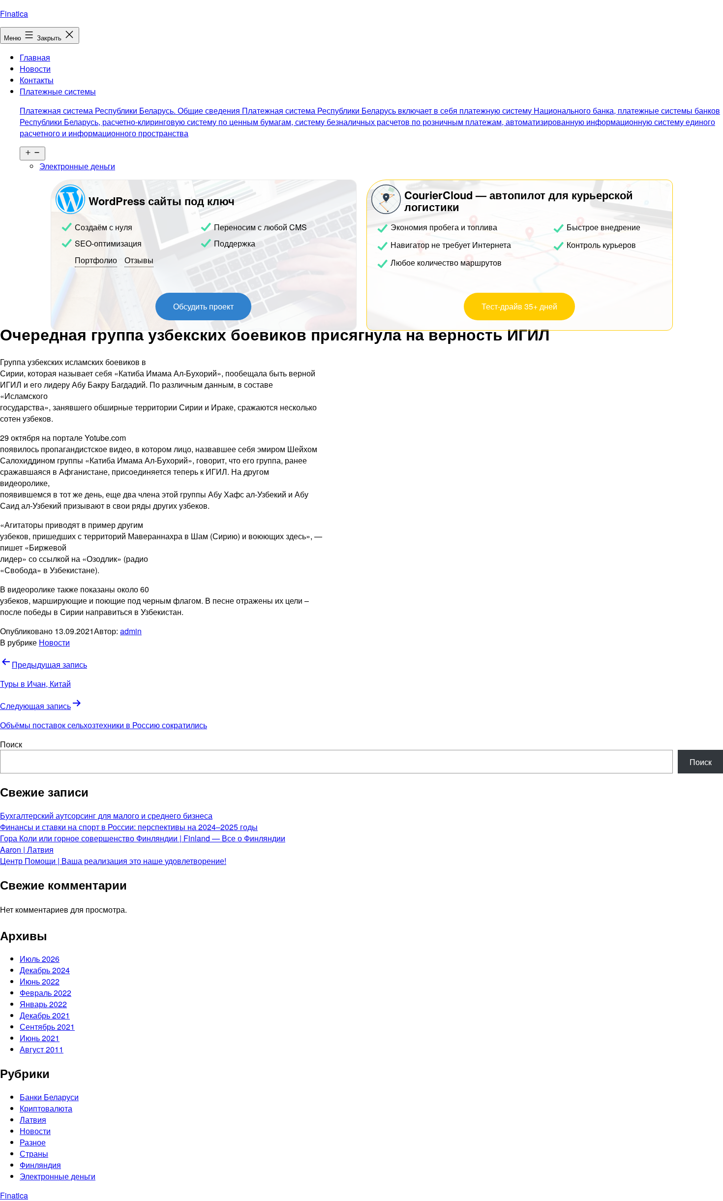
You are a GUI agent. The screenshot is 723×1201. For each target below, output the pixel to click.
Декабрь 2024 (45, 970)
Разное (33, 1142)
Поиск (11, 744)
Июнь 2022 (40, 981)
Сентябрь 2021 (47, 1026)
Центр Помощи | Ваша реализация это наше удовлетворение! (113, 860)
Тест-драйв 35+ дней (519, 306)
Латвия (33, 1119)
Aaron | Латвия (27, 849)
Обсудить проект (203, 306)
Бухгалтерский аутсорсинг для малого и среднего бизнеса (106, 815)
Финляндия (40, 1164)
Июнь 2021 (40, 1038)
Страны (34, 1153)
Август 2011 (41, 1049)
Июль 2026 (40, 958)
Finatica (14, 13)
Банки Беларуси (49, 1097)
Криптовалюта (46, 1108)
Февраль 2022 (45, 992)
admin (131, 631)
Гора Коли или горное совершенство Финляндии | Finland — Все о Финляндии (142, 838)
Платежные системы (370, 112)
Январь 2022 (43, 1004)
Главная (35, 57)
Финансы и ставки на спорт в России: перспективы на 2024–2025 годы (129, 826)
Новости (35, 68)
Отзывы (138, 260)
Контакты (37, 80)
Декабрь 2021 (45, 1015)
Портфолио (96, 260)
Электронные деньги (77, 166)
